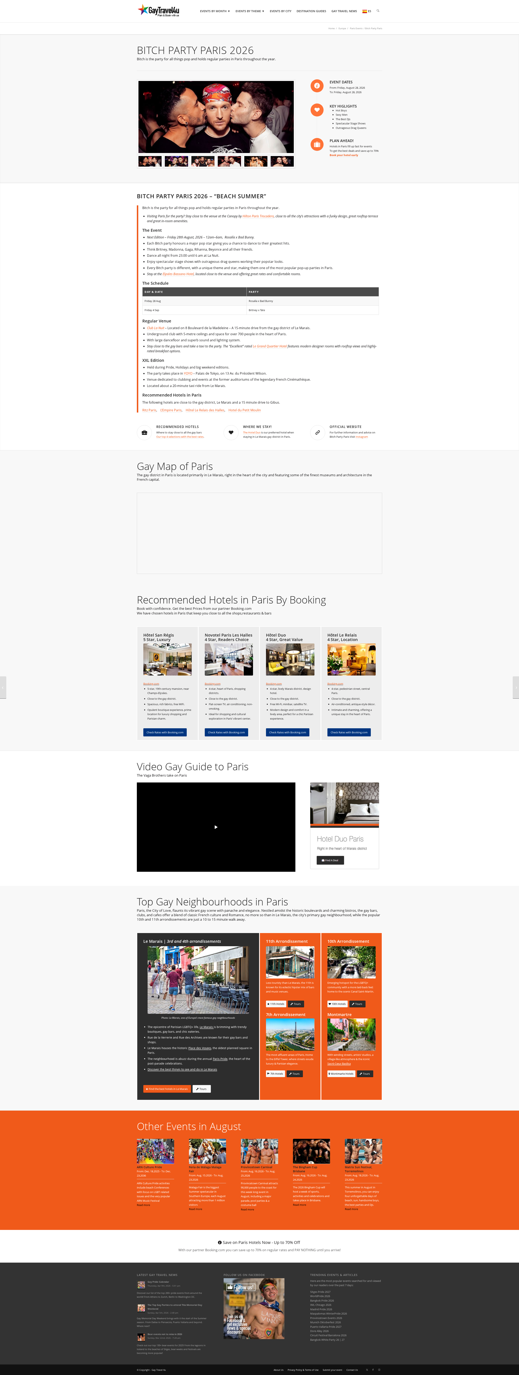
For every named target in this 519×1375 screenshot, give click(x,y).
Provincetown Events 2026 (326, 1318)
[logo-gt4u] (164, 11)
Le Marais (206, 1027)
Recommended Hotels (177, 427)
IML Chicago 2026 (320, 1305)
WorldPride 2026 (320, 1296)
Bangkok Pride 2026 (322, 1300)
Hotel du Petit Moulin (244, 410)
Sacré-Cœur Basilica (339, 1063)
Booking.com (151, 683)
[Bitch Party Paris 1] (256, 161)
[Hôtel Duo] (290, 659)
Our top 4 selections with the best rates (180, 437)
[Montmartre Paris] (351, 1034)
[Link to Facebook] (373, 1370)
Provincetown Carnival (256, 1167)
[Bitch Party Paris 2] (203, 161)
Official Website (346, 427)
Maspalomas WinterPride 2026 (328, 1313)
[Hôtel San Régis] (167, 659)
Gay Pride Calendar (158, 1281)
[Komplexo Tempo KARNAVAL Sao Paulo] (3, 687)
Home (331, 28)
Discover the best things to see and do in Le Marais (182, 1069)
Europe (342, 28)
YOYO (188, 373)
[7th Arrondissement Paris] (290, 1034)
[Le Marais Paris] (198, 980)
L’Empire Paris (171, 410)
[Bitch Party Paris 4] (282, 161)
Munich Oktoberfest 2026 (325, 1322)
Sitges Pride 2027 (320, 1292)
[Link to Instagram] (379, 1370)
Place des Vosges (199, 1048)
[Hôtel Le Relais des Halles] (351, 659)
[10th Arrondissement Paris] (351, 962)
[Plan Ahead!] (317, 144)
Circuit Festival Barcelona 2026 (328, 1335)
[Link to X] (367, 1370)
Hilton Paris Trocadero (258, 216)
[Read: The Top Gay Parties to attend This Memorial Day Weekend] (141, 1308)
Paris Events (356, 28)
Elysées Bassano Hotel (178, 274)
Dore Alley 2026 (319, 1331)
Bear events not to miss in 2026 (165, 1334)
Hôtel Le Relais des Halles (205, 410)
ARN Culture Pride (149, 1167)
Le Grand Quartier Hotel (270, 346)
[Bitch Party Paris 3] (229, 161)
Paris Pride (220, 1059)
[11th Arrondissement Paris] (290, 962)
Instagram (362, 437)
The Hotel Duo (252, 432)
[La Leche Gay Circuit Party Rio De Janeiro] (516, 687)
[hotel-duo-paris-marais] (344, 825)
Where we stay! (257, 427)
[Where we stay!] (231, 432)
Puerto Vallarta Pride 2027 (325, 1327)
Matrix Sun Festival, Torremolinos (358, 1169)
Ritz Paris (149, 410)
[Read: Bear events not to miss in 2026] (141, 1337)
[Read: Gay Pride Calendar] (141, 1284)
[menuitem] (215, 11)
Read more (143, 1205)
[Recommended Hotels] (144, 432)
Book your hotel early (344, 155)
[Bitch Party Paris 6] (216, 116)
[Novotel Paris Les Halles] (229, 659)
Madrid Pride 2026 (321, 1309)
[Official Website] (317, 432)
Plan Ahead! (342, 140)
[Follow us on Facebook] (254, 1338)
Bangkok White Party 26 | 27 (327, 1340)
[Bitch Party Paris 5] (176, 161)
